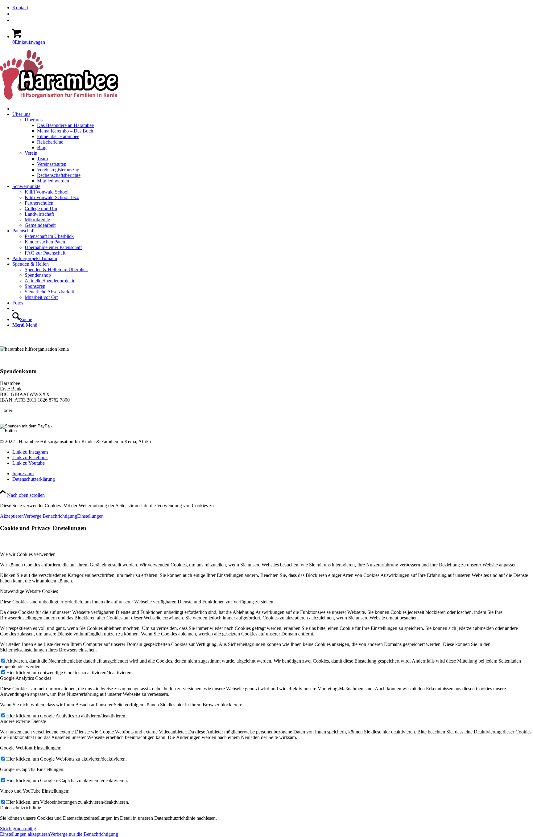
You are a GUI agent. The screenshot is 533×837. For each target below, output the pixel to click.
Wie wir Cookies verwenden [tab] (28, 554)
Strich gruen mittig (18, 828)
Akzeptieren (12, 516)
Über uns (34, 119)
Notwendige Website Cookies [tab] (29, 591)
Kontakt (20, 7)
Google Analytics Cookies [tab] (25, 678)
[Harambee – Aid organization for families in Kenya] (13, 308)
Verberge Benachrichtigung (50, 516)
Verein (31, 153)
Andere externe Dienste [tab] (23, 721)
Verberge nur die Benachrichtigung (84, 834)
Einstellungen (90, 516)
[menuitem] (272, 7)
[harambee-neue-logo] (59, 97)
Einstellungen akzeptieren (25, 834)
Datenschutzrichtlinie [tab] (20, 807)
